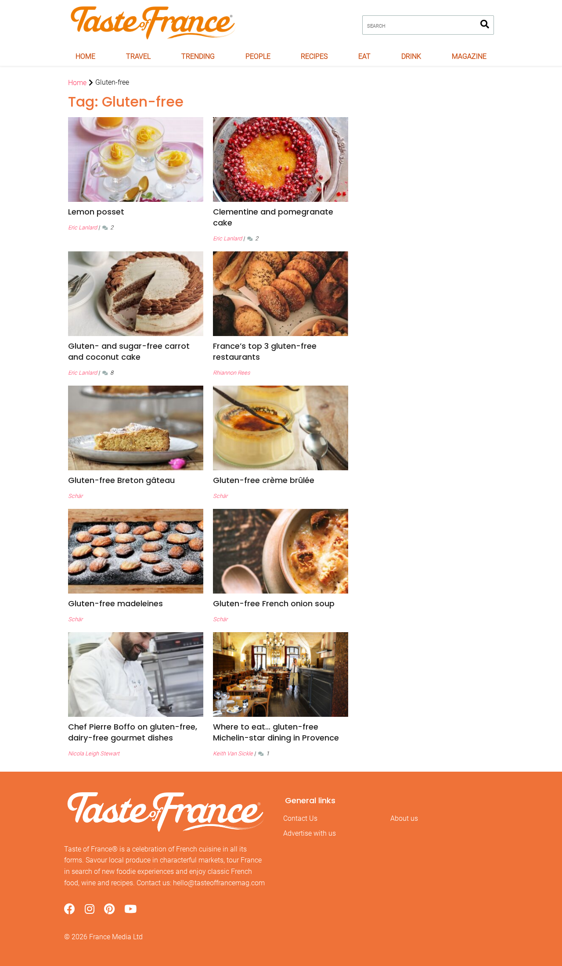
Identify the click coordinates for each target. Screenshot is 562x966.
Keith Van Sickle (233, 753)
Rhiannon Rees (231, 372)
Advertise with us (309, 833)
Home (85, 56)
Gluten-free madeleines (115, 603)
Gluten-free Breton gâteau (121, 480)
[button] (135, 212)
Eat (364, 56)
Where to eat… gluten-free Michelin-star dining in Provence (276, 732)
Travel (138, 56)
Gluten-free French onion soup (274, 603)
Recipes (314, 56)
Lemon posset (96, 211)
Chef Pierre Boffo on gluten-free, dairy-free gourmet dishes (132, 732)
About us (404, 818)
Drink (411, 56)
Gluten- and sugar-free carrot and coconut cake (129, 351)
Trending (198, 56)
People (257, 56)
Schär (75, 496)
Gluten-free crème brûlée (263, 480)
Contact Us (300, 818)
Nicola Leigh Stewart (93, 753)
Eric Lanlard (82, 227)
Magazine (469, 56)
